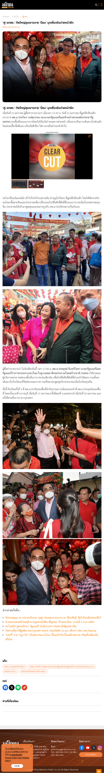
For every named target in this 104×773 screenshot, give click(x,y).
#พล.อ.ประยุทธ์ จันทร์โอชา (14, 666)
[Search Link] (96, 5)
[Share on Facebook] (5, 687)
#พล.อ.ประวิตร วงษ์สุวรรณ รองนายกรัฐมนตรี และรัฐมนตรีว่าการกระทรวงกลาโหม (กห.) (62, 666)
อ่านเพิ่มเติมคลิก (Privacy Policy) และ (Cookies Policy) (17, 757)
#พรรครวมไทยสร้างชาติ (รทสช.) (33, 671)
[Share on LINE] (18, 687)
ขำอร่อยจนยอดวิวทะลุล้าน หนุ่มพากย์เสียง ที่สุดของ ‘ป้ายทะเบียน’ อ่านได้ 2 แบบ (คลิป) (49, 622)
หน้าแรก (6, 16)
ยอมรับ (17, 766)
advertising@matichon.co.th (63, 749)
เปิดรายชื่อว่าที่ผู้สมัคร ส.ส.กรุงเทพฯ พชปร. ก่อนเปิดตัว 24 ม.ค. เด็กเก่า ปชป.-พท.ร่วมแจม (50, 630)
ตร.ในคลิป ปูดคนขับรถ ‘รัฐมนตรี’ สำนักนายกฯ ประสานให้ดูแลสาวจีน (40, 626)
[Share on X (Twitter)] (12, 687)
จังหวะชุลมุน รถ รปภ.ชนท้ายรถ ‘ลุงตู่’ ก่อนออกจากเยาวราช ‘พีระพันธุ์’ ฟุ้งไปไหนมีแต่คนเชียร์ (53, 617)
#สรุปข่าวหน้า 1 (10, 671)
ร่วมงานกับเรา (90, 754)
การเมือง (15, 16)
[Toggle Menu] (100, 5)
